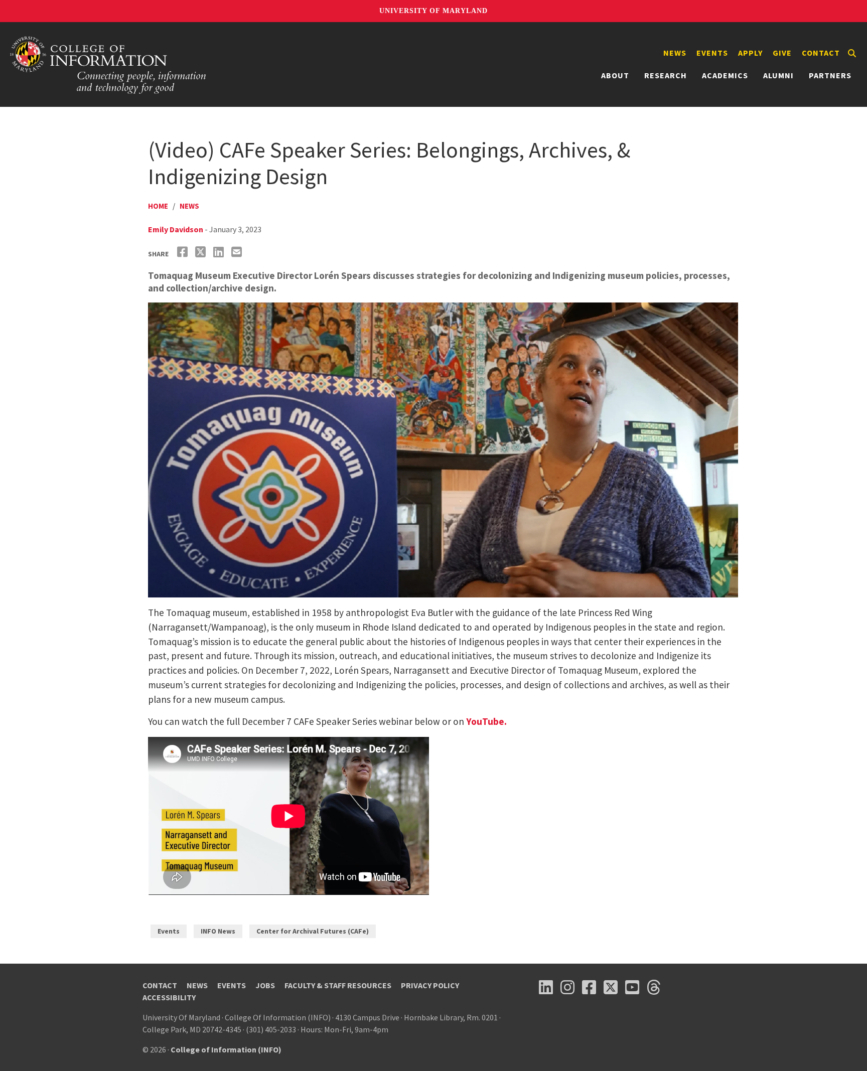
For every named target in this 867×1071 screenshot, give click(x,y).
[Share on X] (201, 252)
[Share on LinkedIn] (219, 252)
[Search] (852, 53)
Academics (725, 75)
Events (712, 53)
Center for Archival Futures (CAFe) (312, 931)
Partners (830, 75)
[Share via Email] (237, 252)
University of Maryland (433, 11)
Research (665, 75)
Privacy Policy (430, 985)
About (615, 75)
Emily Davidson (175, 229)
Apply (750, 53)
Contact (821, 53)
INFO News (218, 931)
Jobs (265, 985)
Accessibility (169, 997)
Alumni (778, 75)
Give (782, 53)
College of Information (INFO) (226, 1049)
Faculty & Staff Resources (337, 985)
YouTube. (486, 721)
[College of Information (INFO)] (108, 64)
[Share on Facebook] (183, 252)
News (674, 53)
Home (158, 206)
